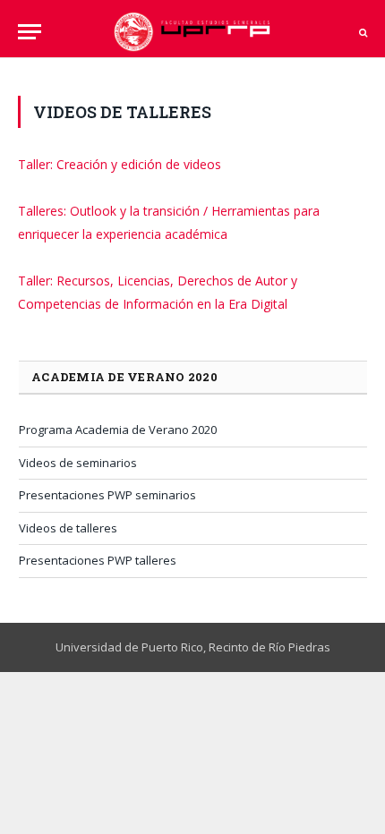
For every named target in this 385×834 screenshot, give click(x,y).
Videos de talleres (68, 528)
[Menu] (29, 32)
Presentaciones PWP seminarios (107, 495)
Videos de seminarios (78, 463)
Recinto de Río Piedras (269, 647)
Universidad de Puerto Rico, (131, 647)
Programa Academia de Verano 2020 (118, 429)
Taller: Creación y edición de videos (119, 164)
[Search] (361, 32)
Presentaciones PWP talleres (97, 560)
